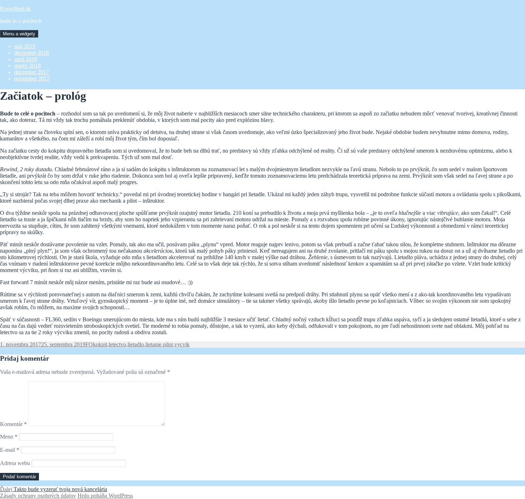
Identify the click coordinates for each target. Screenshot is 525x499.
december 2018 (31, 53)
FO (89, 344)
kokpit (100, 344)
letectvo (117, 344)
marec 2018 (27, 66)
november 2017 (32, 78)
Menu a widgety (19, 33)
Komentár (13, 424)
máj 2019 (24, 46)
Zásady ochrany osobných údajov (38, 496)
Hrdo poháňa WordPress (105, 496)
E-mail (9, 450)
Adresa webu (15, 463)
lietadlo (136, 344)
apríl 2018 (25, 59)
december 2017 (31, 72)
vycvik (182, 344)
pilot (168, 344)
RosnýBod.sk (15, 9)
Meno (9, 437)
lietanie (153, 344)
